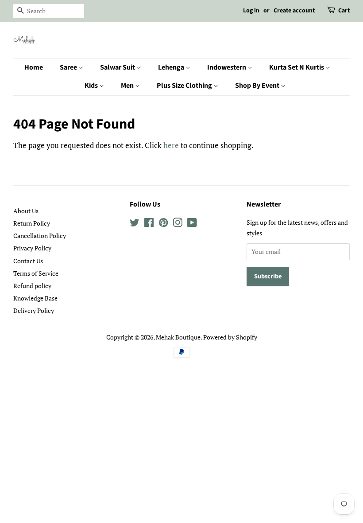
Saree (69, 67)
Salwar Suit (118, 67)
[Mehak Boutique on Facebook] (149, 224)
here (171, 145)
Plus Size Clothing (185, 85)
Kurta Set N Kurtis (297, 67)
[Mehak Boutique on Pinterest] (163, 224)
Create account (294, 10)
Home (33, 67)
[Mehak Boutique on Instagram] (177, 224)
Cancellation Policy (39, 235)
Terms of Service (35, 273)
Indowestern (227, 67)
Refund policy (32, 285)
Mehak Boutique (178, 337)
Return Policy (31, 223)
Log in (251, 10)
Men (128, 85)
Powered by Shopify (230, 337)
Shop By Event (258, 85)
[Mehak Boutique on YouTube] (192, 224)
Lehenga (171, 67)
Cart (344, 10)
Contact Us (28, 261)
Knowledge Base (35, 298)
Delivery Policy (33, 310)
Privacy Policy (32, 248)
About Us (26, 211)
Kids (92, 85)
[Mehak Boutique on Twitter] (134, 224)
